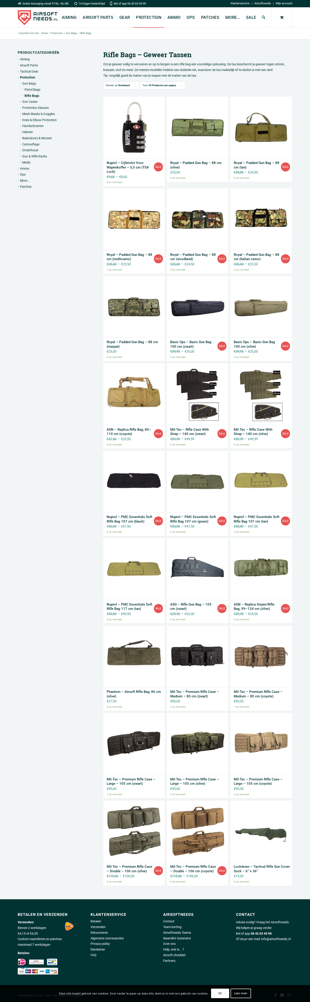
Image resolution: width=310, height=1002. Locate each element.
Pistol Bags (32, 89)
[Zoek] (263, 17)
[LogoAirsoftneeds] (38, 17)
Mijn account (284, 3)
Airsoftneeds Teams (177, 932)
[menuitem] (240, 3)
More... (25, 180)
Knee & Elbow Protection (39, 120)
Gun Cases (29, 101)
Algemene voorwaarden (107, 938)
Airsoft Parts (29, 65)
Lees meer (240, 993)
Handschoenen (33, 126)
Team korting (172, 927)
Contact (169, 921)
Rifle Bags (32, 96)
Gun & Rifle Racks (34, 156)
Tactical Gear (29, 71)
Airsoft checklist (174, 955)
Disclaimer (98, 949)
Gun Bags (29, 83)
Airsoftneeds (262, 3)
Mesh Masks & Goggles (38, 114)
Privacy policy (100, 944)
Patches (26, 186)
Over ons (169, 944)
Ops (23, 174)
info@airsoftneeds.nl (276, 939)
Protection (27, 77)
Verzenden (98, 927)
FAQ (93, 955)
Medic (26, 162)
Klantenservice (240, 3)
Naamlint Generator (177, 938)
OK (220, 993)
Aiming (25, 59)
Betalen (96, 921)
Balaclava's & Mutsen (37, 138)
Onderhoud (30, 150)
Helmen (27, 132)
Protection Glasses (35, 108)
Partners (169, 961)
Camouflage (30, 144)
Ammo (24, 168)
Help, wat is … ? (173, 949)
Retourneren (99, 932)
